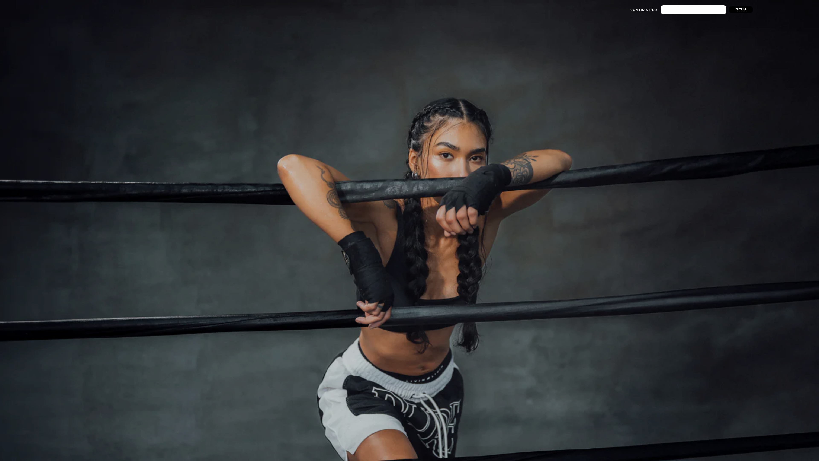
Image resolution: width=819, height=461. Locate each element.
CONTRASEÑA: (639, 10)
